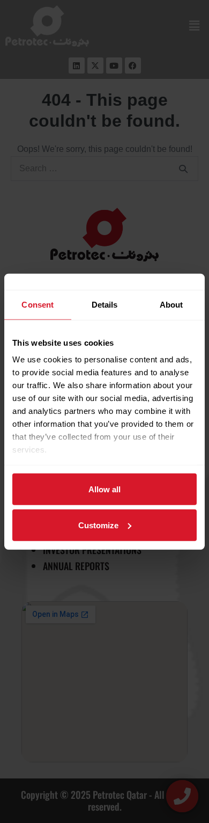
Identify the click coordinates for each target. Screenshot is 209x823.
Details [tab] (105, 304)
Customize (98, 524)
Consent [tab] (37, 304)
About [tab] (171, 304)
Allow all (104, 488)
